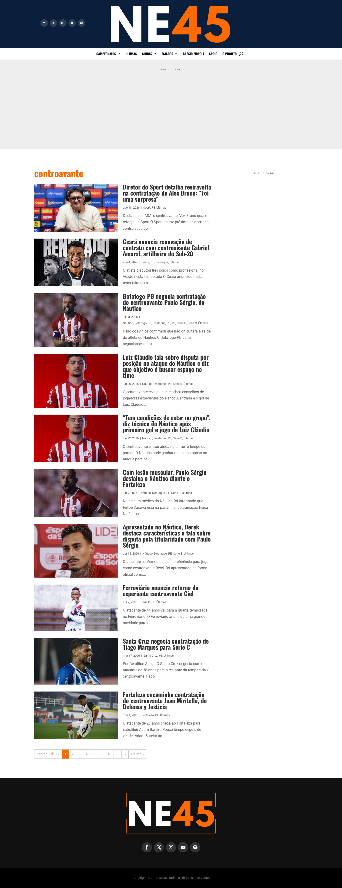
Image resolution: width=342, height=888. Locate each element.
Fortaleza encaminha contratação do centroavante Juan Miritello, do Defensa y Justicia (165, 700)
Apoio (213, 54)
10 (109, 754)
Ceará (145, 262)
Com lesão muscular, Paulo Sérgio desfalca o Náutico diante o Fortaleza (165, 478)
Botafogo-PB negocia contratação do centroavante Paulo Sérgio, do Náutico (164, 302)
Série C (192, 323)
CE (152, 262)
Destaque (161, 262)
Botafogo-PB (142, 323)
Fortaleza (148, 715)
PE (153, 207)
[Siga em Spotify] (81, 23)
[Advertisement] (171, 105)
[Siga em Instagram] (63, 23)
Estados (167, 54)
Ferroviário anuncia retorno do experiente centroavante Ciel (160, 590)
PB (169, 323)
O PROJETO (229, 54)
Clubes (147, 54)
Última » (137, 754)
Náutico (128, 323)
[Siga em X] (53, 23)
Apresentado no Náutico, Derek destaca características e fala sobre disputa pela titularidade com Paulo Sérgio (167, 535)
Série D (145, 602)
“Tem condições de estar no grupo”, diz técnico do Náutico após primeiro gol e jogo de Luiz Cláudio (167, 423)
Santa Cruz (150, 655)
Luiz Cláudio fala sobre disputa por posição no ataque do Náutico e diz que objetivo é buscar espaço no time (166, 366)
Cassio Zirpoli (193, 54)
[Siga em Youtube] (72, 23)
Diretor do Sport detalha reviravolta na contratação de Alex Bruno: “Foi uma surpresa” (167, 192)
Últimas (131, 54)
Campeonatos (106, 54)
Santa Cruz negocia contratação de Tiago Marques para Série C (166, 644)
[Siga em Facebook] (44, 23)
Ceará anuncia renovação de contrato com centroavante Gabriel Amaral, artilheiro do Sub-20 (166, 247)
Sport (146, 207)
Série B (181, 323)
